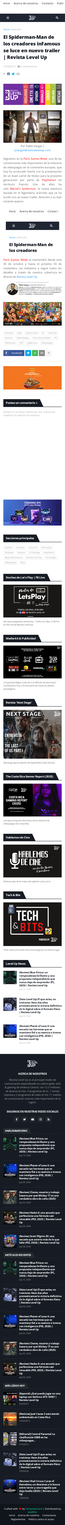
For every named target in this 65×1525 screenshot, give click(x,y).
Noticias (8, 337)
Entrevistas (46, 547)
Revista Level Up (27, 277)
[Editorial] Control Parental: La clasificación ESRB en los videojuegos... (37, 1437)
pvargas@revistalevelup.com (32, 150)
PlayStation (10, 342)
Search (57, 18)
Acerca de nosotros (26, 3)
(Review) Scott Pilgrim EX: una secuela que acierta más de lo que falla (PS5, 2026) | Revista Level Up (39, 1239)
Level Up (52, 332)
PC (56, 337)
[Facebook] (8, 73)
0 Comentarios (29, 66)
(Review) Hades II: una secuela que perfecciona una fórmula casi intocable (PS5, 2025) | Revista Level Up (40, 1217)
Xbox (22, 562)
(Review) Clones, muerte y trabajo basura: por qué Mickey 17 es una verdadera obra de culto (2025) (39, 1195)
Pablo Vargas (23, 337)
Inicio (6, 3)
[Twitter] (13, 73)
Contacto (47, 3)
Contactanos (49, 1515)
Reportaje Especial (13, 557)
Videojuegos (47, 342)
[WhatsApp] (35, 353)
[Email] (18, 73)
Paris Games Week (41, 337)
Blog (19, 332)
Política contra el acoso (41, 1519)
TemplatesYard (34, 1508)
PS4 (21, 342)
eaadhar (32, 1512)
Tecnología (51, 557)
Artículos (16, 29)
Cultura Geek (32, 332)
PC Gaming (34, 552)
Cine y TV (33, 547)
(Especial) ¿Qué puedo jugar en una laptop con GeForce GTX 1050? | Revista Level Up (39, 1397)
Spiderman (32, 342)
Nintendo (9, 552)
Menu (7, 18)
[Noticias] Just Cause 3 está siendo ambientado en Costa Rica (39, 1415)
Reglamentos (18, 1519)
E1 (43, 332)
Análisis (8, 547)
